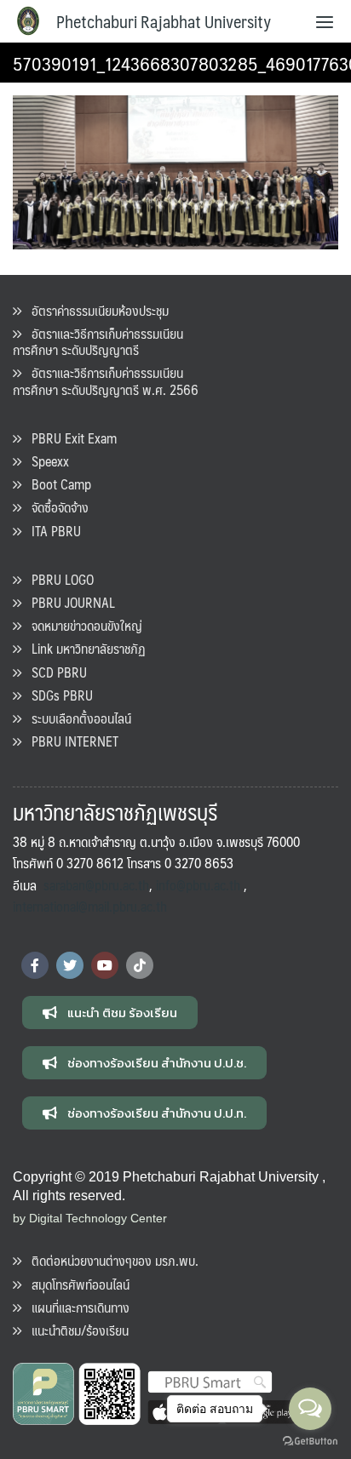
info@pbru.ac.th (198, 884)
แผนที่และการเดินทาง (75, 1307)
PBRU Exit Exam (69, 437)
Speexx (45, 460)
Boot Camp (56, 483)
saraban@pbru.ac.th (96, 884)
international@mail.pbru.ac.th (90, 906)
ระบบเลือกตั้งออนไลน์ (76, 718)
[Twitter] (69, 965)
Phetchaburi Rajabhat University (163, 21)
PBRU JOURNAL (68, 602)
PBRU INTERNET (69, 741)
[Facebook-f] (35, 965)
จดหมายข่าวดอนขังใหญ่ (81, 625)
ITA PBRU (51, 530)
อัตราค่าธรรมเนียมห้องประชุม (95, 310)
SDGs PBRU (57, 695)
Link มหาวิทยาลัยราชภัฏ (83, 648)
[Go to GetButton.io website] (310, 1441)
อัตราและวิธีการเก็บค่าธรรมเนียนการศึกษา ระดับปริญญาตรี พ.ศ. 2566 (106, 380)
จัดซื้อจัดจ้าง (55, 506)
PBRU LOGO (57, 579)
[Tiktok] (139, 965)
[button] (110, 1012)
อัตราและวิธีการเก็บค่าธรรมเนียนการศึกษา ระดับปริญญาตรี (98, 341)
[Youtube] (104, 965)
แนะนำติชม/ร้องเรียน (75, 1330)
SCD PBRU (54, 672)
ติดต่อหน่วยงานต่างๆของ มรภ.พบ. (110, 1260)
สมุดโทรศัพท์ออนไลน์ (75, 1284)
